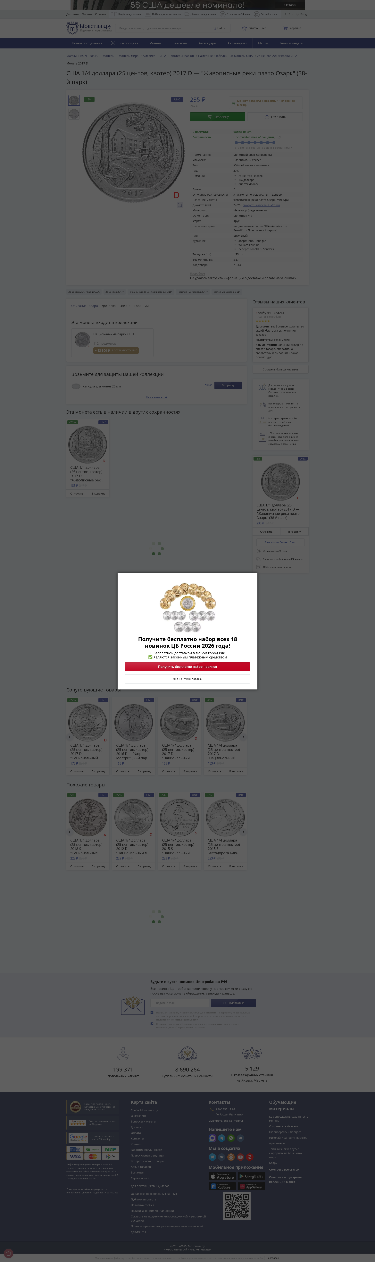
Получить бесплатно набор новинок (187, 667)
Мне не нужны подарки (187, 678)
